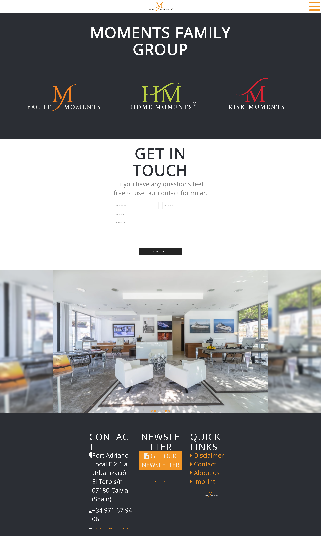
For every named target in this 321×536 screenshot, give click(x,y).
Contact (204, 464)
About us (206, 473)
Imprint (203, 481)
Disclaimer (208, 455)
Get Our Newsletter (160, 460)
